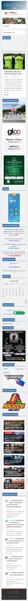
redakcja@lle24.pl (14, 267)
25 (6, 295)
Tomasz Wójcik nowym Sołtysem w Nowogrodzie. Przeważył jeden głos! (14, 559)
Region (6, 67)
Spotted (17, 5)
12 (9, 290)
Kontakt (22, 5)
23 (23, 293)
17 (3, 293)
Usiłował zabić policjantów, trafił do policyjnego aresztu (13, 73)
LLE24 (7, 76)
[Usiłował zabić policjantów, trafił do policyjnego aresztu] (14, 61)
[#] (14, 21)
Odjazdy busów (15, 3)
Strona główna (6, 3)
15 (19, 290)
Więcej (6, 94)
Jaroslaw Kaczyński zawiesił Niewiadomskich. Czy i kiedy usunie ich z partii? (15, 541)
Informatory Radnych (8, 5)
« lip (3, 301)
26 (10, 295)
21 (16, 293)
